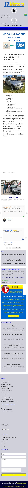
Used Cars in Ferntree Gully (7, 386)
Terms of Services (5, 439)
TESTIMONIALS (5, 280)
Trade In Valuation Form (6, 390)
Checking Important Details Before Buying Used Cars (13, 309)
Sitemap (3, 446)
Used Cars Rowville (5, 382)
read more (6, 213)
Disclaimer (3, 444)
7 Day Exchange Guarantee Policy (8, 437)
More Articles (13, 316)
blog (10, 172)
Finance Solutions (5, 388)
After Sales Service (5, 395)
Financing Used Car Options (13, 364)
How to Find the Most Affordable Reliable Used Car (13, 263)
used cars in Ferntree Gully (8, 486)
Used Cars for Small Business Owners (9, 401)
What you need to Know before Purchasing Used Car (13, 302)
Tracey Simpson (11, 242)
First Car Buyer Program (6, 397)
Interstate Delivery (5, 392)
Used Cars (13, 172)
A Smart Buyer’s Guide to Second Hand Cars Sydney (13, 299)
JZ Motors (14, 4)
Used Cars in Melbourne (6, 384)
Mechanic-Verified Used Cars (7, 399)
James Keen (9, 219)
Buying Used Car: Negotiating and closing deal (13, 312)
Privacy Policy (4, 441)
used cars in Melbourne (20, 486)
